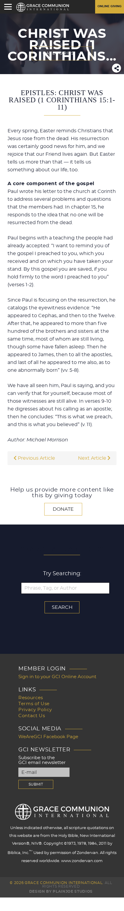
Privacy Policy (35, 710)
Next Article (92, 458)
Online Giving (110, 6)
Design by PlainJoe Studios (61, 891)
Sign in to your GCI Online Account (57, 677)
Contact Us (31, 716)
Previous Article (36, 458)
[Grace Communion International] (42, 7)
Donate (63, 509)
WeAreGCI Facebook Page (48, 737)
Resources (30, 698)
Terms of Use (34, 704)
